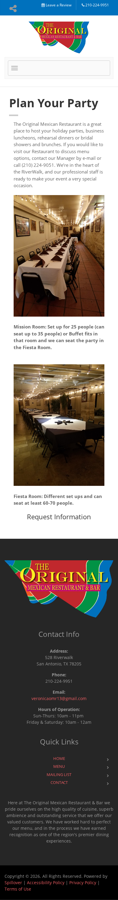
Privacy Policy (82, 882)
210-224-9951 (96, 5)
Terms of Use (18, 889)
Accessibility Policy (45, 882)
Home (59, 758)
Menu (59, 766)
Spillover (13, 882)
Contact (59, 782)
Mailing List (59, 774)
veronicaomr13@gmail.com (59, 698)
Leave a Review (58, 5)
